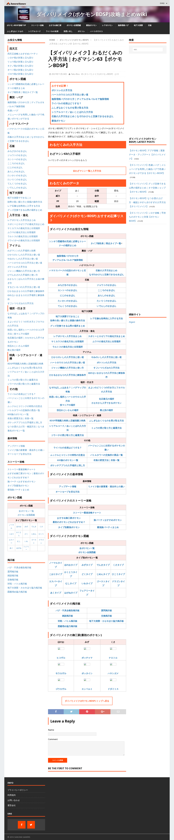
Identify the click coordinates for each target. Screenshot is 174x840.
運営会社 (12, 805)
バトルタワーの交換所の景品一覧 (106, 454)
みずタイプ (87, 564)
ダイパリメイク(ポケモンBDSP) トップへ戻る (87, 700)
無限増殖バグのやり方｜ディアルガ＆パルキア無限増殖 (80, 98)
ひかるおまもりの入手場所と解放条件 (26, 291)
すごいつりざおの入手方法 (106, 367)
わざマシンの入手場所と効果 (22, 250)
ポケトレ (81, 31)
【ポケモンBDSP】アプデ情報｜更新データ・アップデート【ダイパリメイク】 (147, 154)
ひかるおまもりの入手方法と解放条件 (67, 374)
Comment (53, 739)
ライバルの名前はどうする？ (66, 103)
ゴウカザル (61, 688)
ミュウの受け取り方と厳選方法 (106, 427)
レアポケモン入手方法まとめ (67, 336)
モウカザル (61, 673)
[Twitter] (31, 825)
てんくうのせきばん (67, 305)
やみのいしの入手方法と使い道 (106, 357)
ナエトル (113, 657)
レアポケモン (107, 25)
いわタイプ (87, 583)
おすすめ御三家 (55, 25)
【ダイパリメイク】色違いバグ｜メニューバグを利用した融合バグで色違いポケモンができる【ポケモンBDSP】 (147, 169)
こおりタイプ (55, 574)
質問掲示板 (106, 610)
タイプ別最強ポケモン (69, 527)
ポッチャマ (87, 657)
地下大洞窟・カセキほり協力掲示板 (106, 620)
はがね (18, 548)
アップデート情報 (67, 486)
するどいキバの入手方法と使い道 (24, 287)
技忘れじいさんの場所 (67, 410)
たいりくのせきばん (106, 300)
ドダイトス (113, 688)
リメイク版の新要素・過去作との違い (106, 486)
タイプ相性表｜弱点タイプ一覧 (106, 243)
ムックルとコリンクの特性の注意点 (67, 454)
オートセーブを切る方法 (67, 491)
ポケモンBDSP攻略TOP (16, 25)
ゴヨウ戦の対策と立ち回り (21, 73)
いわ (26, 541)
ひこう (41, 534)
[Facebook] (21, 825)
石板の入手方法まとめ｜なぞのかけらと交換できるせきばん (82, 116)
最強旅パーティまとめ (108, 527)
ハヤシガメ (113, 673)
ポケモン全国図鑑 (74, 25)
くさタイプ (118, 564)
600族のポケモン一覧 (67, 460)
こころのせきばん (106, 290)
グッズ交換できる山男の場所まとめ (67, 325)
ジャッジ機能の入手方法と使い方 (67, 367)
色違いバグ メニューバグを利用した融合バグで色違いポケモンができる (26, 114)
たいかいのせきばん (67, 300)
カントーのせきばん (67, 290)
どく (26, 534)
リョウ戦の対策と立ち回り (21, 61)
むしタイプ (70, 583)
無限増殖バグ (123, 25)
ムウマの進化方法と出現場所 (106, 341)
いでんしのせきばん (106, 305)
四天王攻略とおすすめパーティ (23, 53)
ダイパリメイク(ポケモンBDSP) (98, 74)
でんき (33, 526)
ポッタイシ (87, 673)
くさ (41, 526)
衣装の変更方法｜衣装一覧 (106, 460)
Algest (132, 321)
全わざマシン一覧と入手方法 (87, 170)
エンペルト (87, 688)
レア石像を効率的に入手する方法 (106, 318)
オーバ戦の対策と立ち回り (21, 69)
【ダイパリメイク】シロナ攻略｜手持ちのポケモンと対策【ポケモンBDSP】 (147, 216)
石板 (150, 25)
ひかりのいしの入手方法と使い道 (67, 357)
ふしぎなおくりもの (15, 31)
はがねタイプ (70, 592)
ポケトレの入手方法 (62, 90)
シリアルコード (34, 31)
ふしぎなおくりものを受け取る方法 (70, 107)
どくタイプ (87, 574)
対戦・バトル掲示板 (67, 620)
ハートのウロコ (96, 31)
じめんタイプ (103, 574)
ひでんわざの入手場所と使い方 (23, 274)
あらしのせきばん (106, 295)
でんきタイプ (103, 564)
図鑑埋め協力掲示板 (67, 626)
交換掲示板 (106, 615)
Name (51, 729)
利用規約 (12, 795)
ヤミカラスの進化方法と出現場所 (67, 341)
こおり (11, 534)
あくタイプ (55, 592)
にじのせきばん (67, 295)
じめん (33, 534)
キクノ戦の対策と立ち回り (21, 65)
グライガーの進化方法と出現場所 (24, 240)
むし (19, 541)
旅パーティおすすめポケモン (108, 520)
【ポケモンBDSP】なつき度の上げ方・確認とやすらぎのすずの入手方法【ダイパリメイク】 (147, 202)
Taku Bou (75, 74)
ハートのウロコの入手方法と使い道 (70, 94)
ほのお (18, 526)
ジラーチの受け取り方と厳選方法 (67, 435)
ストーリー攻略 (37, 25)
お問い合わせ (14, 800)
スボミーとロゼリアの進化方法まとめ (106, 336)
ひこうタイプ (118, 574)
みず (26, 526)
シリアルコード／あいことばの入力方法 (72, 111)
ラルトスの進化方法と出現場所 (67, 346)
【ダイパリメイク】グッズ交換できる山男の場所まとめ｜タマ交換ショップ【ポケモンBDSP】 (147, 187)
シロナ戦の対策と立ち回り (21, 57)
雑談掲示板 (67, 615)
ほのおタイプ (70, 564)
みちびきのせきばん (67, 285)
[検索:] (148, 49)
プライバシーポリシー (18, 790)
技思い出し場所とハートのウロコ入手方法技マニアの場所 (67, 400)
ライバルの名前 (52, 31)
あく (11, 548)
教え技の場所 (106, 410)
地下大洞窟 (138, 25)
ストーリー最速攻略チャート (87, 512)
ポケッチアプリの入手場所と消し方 (67, 465)
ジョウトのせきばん (106, 285)
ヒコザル (61, 657)
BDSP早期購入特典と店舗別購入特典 (67, 420)
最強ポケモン (91, 25)
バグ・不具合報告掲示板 (67, 610)
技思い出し (68, 31)
